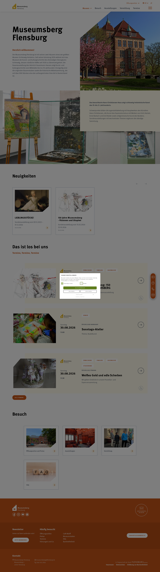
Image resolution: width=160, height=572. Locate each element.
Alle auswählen (80, 287)
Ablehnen (71, 291)
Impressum (77, 296)
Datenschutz (82, 296)
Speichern (88, 291)
